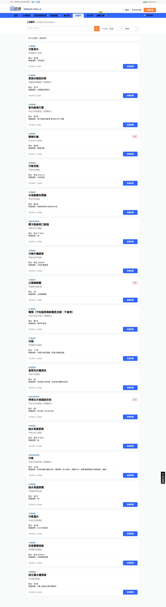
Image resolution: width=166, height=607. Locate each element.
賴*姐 (36, 146)
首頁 (16, 16)
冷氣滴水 (41, 60)
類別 (127, 29)
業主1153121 (39, 175)
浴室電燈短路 (42, 557)
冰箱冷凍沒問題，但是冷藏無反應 (50, 353)
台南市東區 (35, 579)
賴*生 (36, 321)
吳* (35, 379)
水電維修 (27, 16)
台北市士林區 (36, 141)
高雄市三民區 (36, 53)
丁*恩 (36, 350)
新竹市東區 (35, 170)
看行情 (67, 16)
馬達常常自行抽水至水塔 (47, 207)
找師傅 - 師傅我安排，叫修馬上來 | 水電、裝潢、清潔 (15, 8)
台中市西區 (35, 199)
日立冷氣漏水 (42, 528)
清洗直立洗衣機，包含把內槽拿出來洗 (52, 382)
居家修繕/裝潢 (40, 16)
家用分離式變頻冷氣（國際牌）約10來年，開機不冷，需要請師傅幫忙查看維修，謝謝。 (72, 469)
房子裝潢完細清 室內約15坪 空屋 (50, 119)
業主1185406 (39, 263)
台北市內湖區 (36, 404)
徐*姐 (36, 525)
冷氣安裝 (41, 177)
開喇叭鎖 (41, 148)
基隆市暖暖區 (36, 82)
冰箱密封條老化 (43, 90)
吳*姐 (36, 584)
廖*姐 (36, 116)
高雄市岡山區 (36, 491)
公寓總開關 (41, 294)
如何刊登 (137, 10)
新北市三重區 (36, 228)
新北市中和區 (36, 257)
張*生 (36, 496)
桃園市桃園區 (36, 550)
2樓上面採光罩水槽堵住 (47, 586)
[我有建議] (163, 478)
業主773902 (39, 233)
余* (35, 292)
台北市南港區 (36, 520)
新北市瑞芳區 (36, 462)
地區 (112, 29)
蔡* (35, 409)
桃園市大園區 (36, 345)
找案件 (78, 16)
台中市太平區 (36, 316)
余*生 (36, 87)
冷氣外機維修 (42, 265)
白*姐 (36, 467)
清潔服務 (54, 16)
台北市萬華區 (36, 111)
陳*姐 (36, 204)
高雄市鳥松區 (36, 287)
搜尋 (127, 10)
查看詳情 (130, 66)
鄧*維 (36, 58)
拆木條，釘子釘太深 (45, 411)
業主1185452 (39, 555)
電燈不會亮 (41, 323)
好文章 (90, 16)
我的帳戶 (150, 15)
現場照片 (48, 82)
